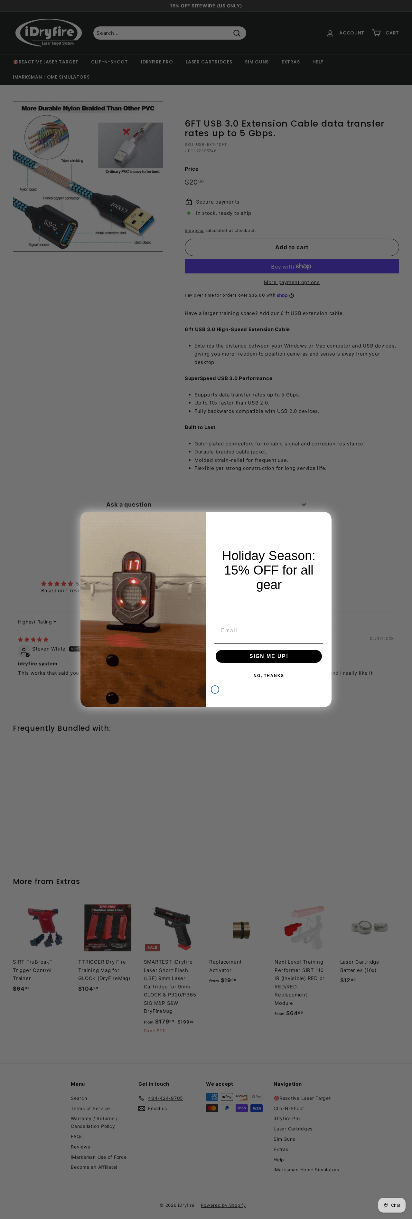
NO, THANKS (269, 675)
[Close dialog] (215, 689)
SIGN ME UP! (268, 656)
